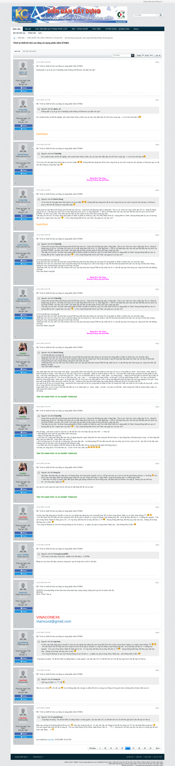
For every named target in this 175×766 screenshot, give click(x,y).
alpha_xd (23, 72)
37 (133, 748)
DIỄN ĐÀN (21, 38)
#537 (157, 583)
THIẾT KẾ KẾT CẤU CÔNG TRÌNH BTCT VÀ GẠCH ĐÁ (44, 38)
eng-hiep (50, 740)
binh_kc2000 (23, 555)
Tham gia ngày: (21, 81)
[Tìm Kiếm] (160, 15)
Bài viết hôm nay (19, 33)
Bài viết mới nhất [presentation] (29, 51)
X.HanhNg (23, 110)
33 (111, 748)
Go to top (158, 757)
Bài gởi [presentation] (17, 51)
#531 (157, 289)
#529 (157, 190)
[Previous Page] (150, 55)
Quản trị (130, 757)
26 (105, 748)
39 (145, 748)
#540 (157, 708)
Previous (92, 748)
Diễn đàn (17, 29)
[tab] (17, 51)
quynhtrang (23, 642)
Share (25, 88)
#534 (157, 464)
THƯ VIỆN (96, 29)
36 (128, 748)
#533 (157, 407)
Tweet (24, 91)
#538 (157, 633)
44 (150, 748)
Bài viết (28, 29)
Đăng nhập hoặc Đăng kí (152, 2)
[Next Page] (152, 55)
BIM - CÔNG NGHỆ (80, 29)
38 (139, 748)
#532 (157, 343)
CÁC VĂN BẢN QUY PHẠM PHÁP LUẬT (51, 29)
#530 (157, 235)
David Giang (23, 154)
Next (157, 748)
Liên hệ (138, 757)
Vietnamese (37, 757)
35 (122, 748)
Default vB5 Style (21, 757)
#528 (157, 145)
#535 (157, 507)
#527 (157, 100)
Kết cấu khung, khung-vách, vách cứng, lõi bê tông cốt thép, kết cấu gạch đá (89, 38)
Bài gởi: (22, 84)
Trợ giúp (147, 757)
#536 (157, 545)
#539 (157, 670)
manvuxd (23, 592)
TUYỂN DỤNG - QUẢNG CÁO (117, 29)
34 (116, 748)
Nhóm (136, 29)
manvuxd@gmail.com (53, 621)
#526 (157, 62)
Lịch (40, 33)
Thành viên (32, 33)
